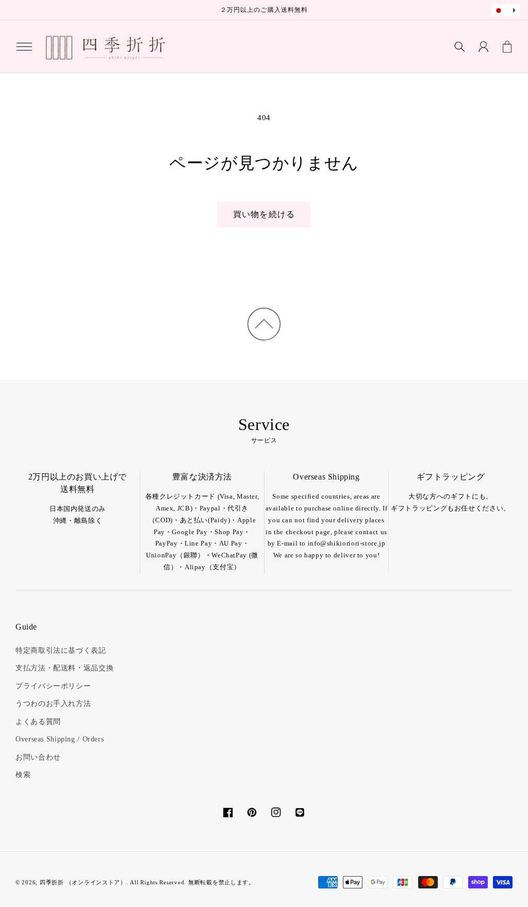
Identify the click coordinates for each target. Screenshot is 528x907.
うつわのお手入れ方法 (53, 703)
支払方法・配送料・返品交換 (64, 668)
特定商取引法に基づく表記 (60, 650)
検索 (22, 775)
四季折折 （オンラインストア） (83, 882)
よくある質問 (38, 721)
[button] (24, 46)
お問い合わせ (38, 757)
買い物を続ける (263, 214)
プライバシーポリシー (53, 686)
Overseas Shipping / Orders (59, 739)
